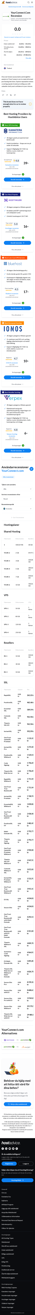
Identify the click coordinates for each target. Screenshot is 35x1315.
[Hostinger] (13, 200)
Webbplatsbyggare (8, 1278)
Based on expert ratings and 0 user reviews (17, 37)
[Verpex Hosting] (13, 398)
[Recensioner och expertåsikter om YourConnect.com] (3, 95)
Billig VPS (5, 1262)
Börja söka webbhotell (19, 1104)
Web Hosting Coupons (9, 1287)
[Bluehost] (13, 263)
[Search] (28, 2)
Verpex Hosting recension (12, 435)
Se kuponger (18, 174)
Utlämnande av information (11, 1216)
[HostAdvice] (10, 2)
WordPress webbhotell (9, 1246)
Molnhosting (6, 1266)
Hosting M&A (16, 1180)
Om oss (4, 1193)
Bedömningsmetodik (15, 7)
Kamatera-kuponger (8, 1291)
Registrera (9, 1164)
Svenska (9, 509)
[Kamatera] (13, 131)
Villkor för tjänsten (8, 1228)
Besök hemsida (16, 179)
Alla (5, 489)
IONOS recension (12, 363)
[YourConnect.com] (5, 16)
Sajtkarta (5, 1200)
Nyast (6, 499)
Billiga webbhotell (8, 1254)
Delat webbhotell (7, 1250)
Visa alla (28, 58)
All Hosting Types (8, 1238)
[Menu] (31, 2)
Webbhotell (6, 1242)
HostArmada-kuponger (9, 1295)
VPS (3, 1258)
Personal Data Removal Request (12, 1220)
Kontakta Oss (6, 1197)
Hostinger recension (12, 228)
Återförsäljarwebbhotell (10, 1274)
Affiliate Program (7, 1204)
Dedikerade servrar (8, 1270)
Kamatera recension (12, 165)
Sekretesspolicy (7, 1224)
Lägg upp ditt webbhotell (10, 1208)
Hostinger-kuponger (8, 1299)
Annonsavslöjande (27, 7)
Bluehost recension (12, 293)
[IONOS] (13, 329)
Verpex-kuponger (7, 1307)
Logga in (26, 1164)
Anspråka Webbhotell (9, 1212)
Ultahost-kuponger (8, 1303)
